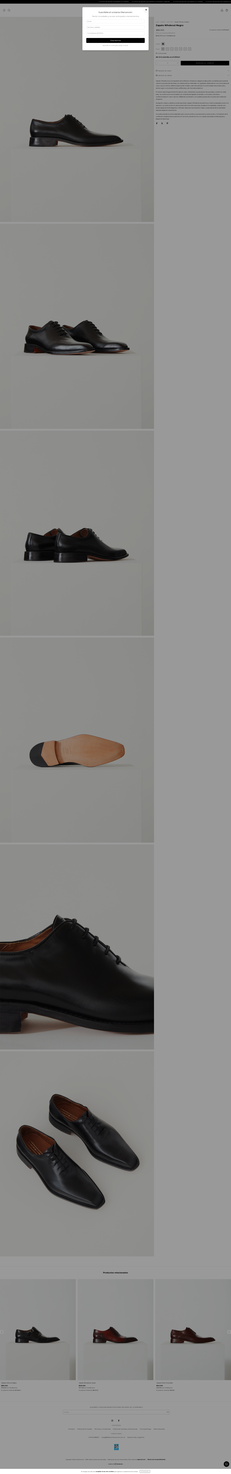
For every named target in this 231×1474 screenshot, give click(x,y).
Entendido (145, 1471)
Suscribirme (115, 40)
